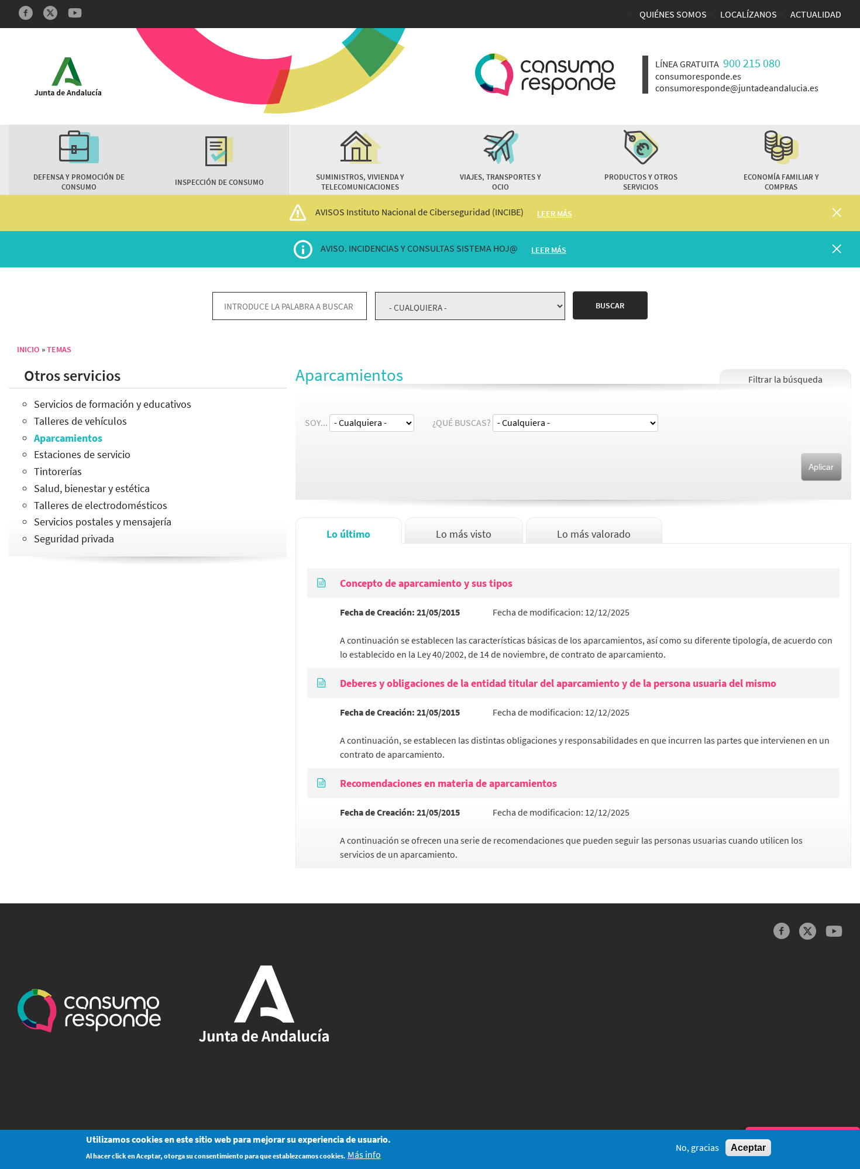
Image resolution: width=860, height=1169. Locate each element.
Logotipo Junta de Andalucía (68, 76)
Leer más (554, 213)
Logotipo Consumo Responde (545, 74)
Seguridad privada (74, 538)
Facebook (26, 13)
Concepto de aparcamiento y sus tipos (426, 583)
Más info (364, 1155)
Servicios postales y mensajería (102, 521)
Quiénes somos (673, 14)
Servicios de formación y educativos (112, 404)
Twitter (50, 13)
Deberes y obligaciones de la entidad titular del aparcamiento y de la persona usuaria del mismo (558, 683)
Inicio (28, 349)
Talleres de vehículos (80, 421)
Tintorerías (58, 471)
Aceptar (748, 1148)
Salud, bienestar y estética (92, 488)
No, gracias (697, 1147)
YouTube (75, 13)
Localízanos (748, 14)
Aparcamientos (68, 438)
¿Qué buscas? (461, 422)
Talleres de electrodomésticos (100, 505)
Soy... (316, 422)
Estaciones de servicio (82, 454)
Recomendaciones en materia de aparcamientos (448, 783)
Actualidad (815, 14)
